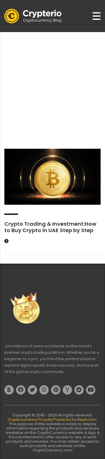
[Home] (33, 16)
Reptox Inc (87, 419)
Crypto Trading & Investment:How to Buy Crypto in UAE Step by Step (50, 227)
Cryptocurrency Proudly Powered (40, 419)
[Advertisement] (52, 87)
